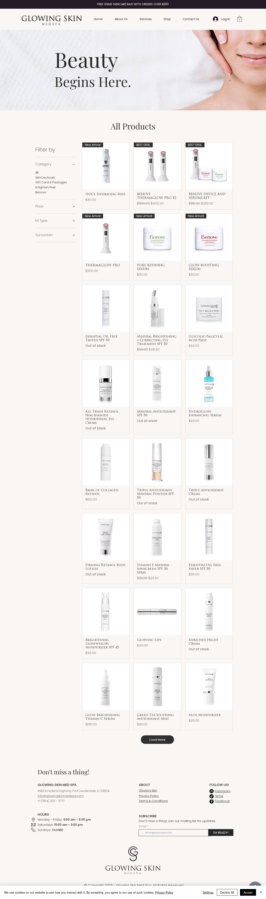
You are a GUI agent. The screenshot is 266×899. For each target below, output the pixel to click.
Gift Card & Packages (51, 182)
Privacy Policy (164, 892)
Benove (40, 192)
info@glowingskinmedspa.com (61, 796)
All (36, 173)
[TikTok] (211, 796)
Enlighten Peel (45, 187)
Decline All (227, 892)
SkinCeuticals (45, 177)
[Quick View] (105, 308)
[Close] (261, 892)
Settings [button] (208, 892)
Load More (157, 739)
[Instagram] (211, 791)
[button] (239, 19)
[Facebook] (211, 801)
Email (142, 826)
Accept (248, 892)
